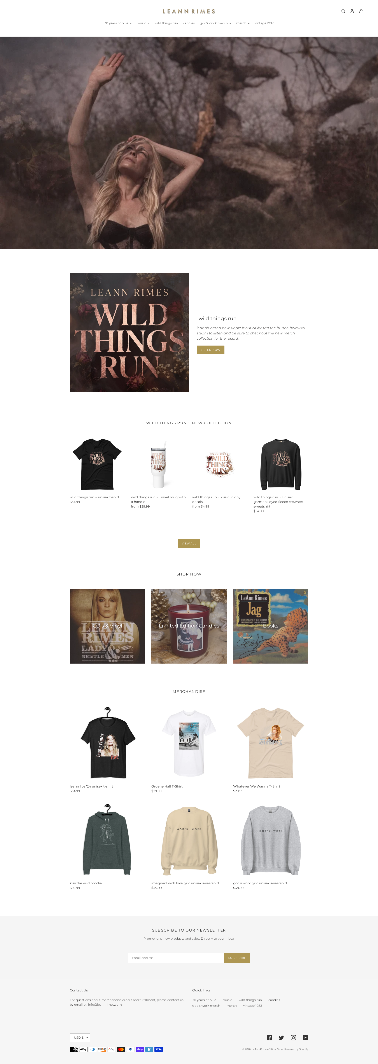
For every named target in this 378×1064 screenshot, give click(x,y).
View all (189, 543)
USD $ (79, 1038)
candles (274, 1000)
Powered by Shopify (296, 1049)
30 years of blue (204, 1000)
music (227, 1000)
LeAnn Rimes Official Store (268, 1049)
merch (232, 1006)
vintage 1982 (252, 1006)
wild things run (250, 1000)
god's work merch (206, 1006)
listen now (210, 349)
